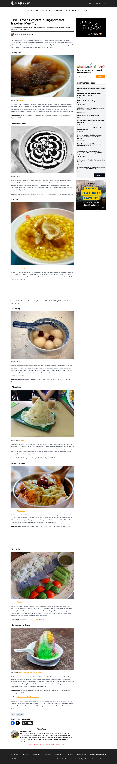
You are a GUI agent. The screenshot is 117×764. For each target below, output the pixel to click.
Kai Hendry (21, 440)
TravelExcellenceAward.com (98, 754)
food (13, 714)
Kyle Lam (21, 100)
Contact (76, 11)
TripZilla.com (14, 754)
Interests (46, 11)
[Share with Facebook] (13, 723)
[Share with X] (18, 723)
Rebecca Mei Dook (25, 731)
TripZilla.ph (58, 754)
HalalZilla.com (81, 754)
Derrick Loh (21, 511)
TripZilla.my (47, 754)
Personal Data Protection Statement (95, 759)
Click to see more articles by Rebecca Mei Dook (46, 744)
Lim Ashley (21, 268)
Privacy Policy (79, 759)
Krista (20, 602)
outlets (36, 619)
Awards (87, 11)
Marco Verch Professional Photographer (30, 672)
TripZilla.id (26, 754)
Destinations (32, 11)
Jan (19, 176)
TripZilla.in (36, 754)
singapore (20, 714)
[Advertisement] (42, 290)
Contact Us (60, 759)
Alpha (20, 361)
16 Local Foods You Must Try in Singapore (28, 697)
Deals (68, 11)
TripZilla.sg (69, 754)
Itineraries (58, 11)
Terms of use (69, 759)
